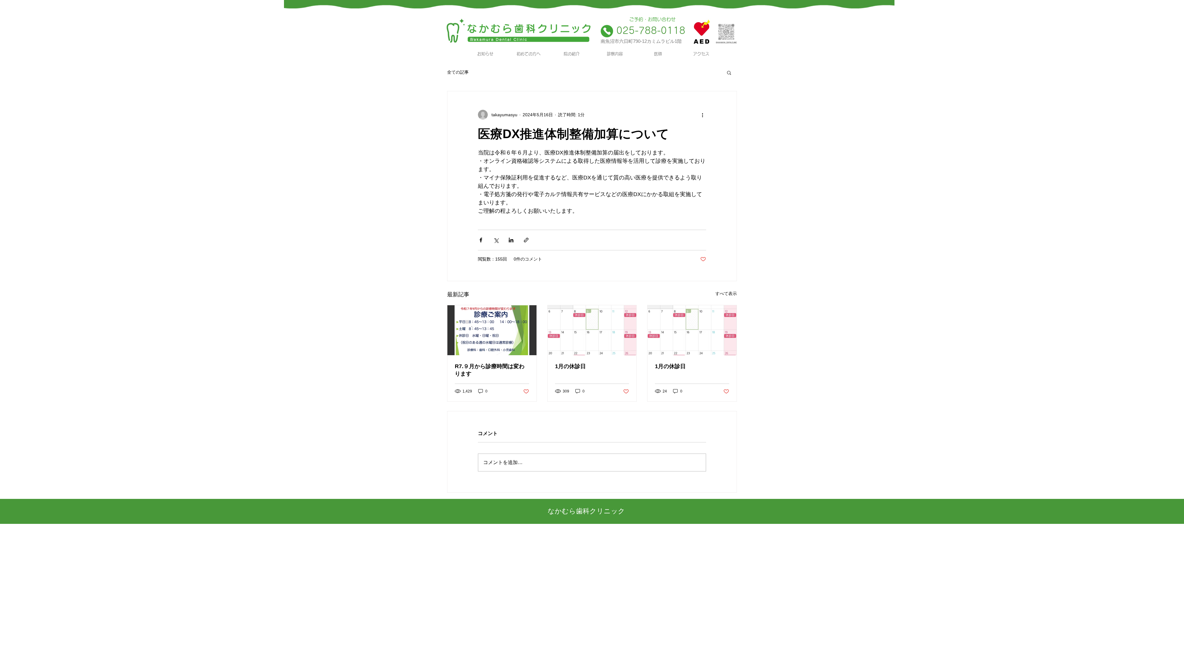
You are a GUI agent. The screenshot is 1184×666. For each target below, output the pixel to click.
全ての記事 (458, 72)
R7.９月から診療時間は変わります (489, 370)
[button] (729, 72)
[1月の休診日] (592, 330)
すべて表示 (726, 293)
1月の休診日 (570, 366)
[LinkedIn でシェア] (511, 240)
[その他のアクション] (702, 114)
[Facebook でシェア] (481, 240)
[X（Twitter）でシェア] (496, 240)
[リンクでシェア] (526, 240)
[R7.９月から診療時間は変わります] (491, 330)
